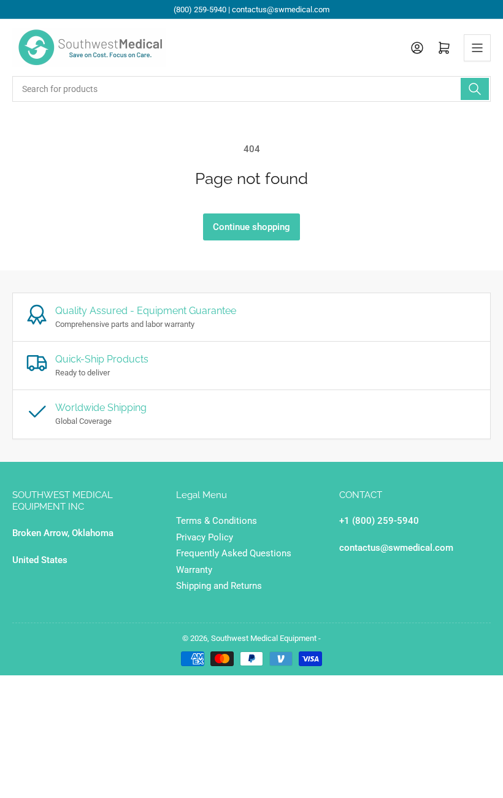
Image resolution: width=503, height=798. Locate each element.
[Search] (474, 89)
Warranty (194, 569)
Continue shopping (251, 226)
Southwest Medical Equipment (264, 638)
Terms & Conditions (216, 520)
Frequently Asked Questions (233, 553)
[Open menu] (477, 47)
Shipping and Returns (219, 585)
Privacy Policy (204, 537)
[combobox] (251, 89)
